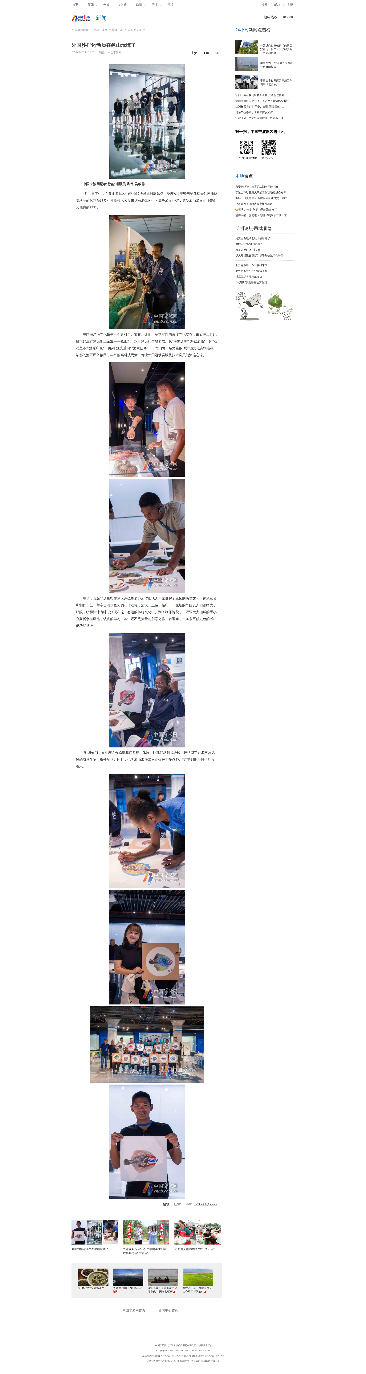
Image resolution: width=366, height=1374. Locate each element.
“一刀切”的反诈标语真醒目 (251, 282)
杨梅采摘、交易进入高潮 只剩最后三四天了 (261, 215)
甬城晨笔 (263, 228)
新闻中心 (117, 29)
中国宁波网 (100, 29)
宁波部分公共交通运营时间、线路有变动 (259, 118)
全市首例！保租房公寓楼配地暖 (254, 203)
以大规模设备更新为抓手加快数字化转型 (259, 255)
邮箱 (277, 4)
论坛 (139, 4)
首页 (75, 4)
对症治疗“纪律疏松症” (248, 244)
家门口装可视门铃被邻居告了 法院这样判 (259, 95)
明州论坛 (244, 228)
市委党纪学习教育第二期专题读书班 (256, 186)
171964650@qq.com (205, 1204)
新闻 (91, 4)
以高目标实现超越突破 (248, 276)
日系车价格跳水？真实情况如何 (254, 112)
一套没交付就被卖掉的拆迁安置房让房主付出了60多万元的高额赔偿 (276, 49)
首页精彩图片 (136, 29)
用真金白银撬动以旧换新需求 (252, 238)
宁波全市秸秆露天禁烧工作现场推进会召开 (260, 192)
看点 (244, 176)
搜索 (264, 4)
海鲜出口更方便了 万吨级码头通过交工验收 (261, 198)
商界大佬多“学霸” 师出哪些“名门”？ (259, 209)
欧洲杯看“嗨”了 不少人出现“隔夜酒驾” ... (259, 106)
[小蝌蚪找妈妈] (280, 320)
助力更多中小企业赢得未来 (251, 265)
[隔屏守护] (249, 320)
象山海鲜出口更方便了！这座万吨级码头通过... (263, 101)
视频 (170, 4)
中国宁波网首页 (134, 1310)
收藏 (290, 4)
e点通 (122, 4)
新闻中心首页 (168, 1310)
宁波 (106, 4)
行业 (155, 4)
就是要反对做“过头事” (248, 249)
